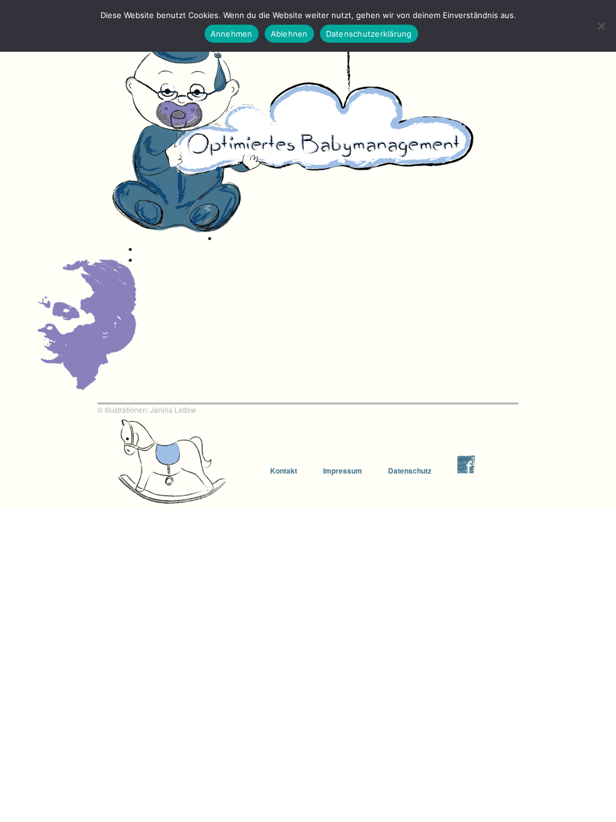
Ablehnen (289, 34)
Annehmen (232, 34)
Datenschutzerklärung (369, 34)
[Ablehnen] (601, 26)
